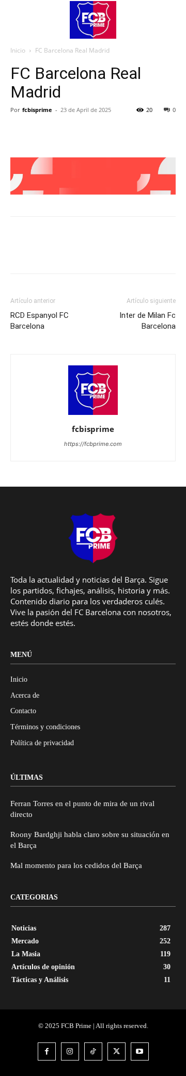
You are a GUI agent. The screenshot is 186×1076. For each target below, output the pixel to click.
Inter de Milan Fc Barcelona (147, 321)
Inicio (17, 50)
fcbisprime (37, 110)
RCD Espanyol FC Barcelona (39, 321)
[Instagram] (70, 1051)
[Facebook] (20, 133)
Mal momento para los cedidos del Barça (76, 865)
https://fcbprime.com (93, 443)
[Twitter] (44, 133)
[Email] (92, 133)
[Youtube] (140, 1051)
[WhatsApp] (68, 133)
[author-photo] (93, 414)
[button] (163, 19)
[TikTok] (93, 1051)
